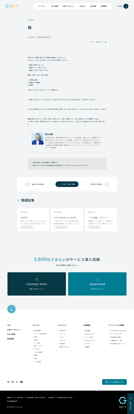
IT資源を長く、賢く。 (117, 340)
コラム (62, 337)
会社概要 (87, 331)
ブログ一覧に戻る (69, 184)
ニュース (62, 334)
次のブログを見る (96, 184)
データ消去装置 (38, 352)
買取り (36, 340)
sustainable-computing (118, 331)
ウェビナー (63, 340)
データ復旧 (37, 362)
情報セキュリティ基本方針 (15, 397)
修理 (35, 358)
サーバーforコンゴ (116, 334)
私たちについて (89, 334)
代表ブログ (63, 331)
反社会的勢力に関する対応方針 (36, 397)
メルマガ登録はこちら (116, 382)
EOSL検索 (54, 6)
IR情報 (87, 347)
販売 (35, 355)
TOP (9, 325)
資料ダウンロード (65, 347)
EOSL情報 (11, 334)
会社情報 (93, 6)
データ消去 (37, 343)
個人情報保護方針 (12, 401)
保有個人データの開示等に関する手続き (60, 397)
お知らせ (82, 6)
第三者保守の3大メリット (118, 344)
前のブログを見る (38, 184)
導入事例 (62, 344)
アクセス (87, 344)
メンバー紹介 (89, 337)
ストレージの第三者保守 (40, 334)
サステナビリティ (90, 340)
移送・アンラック (38, 346)
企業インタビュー (69, 6)
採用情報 (104, 6)
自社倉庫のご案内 (115, 337)
